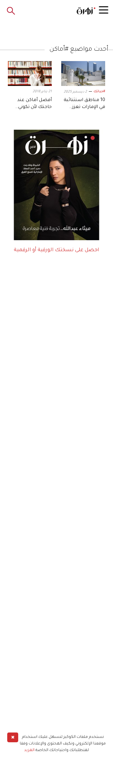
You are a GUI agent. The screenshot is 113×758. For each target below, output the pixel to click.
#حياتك (99, 91)
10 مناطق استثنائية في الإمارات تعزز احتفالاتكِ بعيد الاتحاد (83, 107)
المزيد (29, 750)
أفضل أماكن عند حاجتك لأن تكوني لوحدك (34, 107)
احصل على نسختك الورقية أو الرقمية (56, 250)
